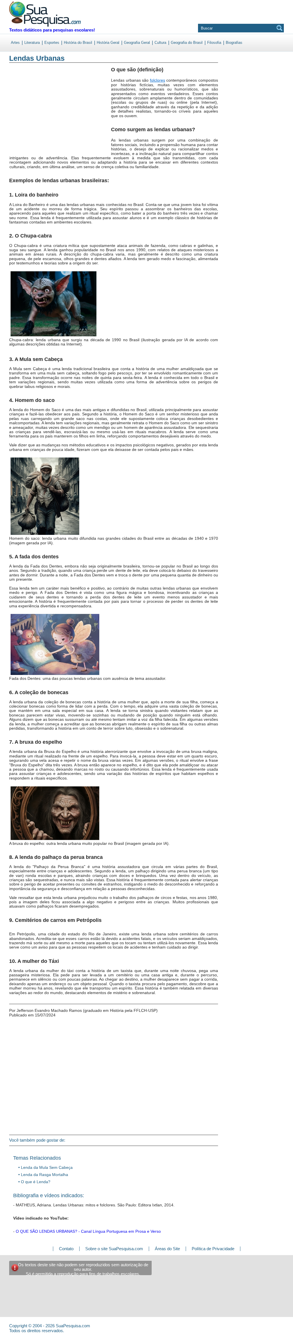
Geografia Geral (137, 42)
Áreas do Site (167, 1248)
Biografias (234, 42)
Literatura (32, 42)
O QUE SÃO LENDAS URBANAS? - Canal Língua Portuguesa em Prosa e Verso (88, 1231)
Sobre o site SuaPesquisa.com (114, 1248)
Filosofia (214, 42)
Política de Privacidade (213, 1248)
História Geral (108, 42)
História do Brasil (78, 42)
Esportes (51, 42)
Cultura (160, 42)
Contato (66, 1248)
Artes (15, 42)
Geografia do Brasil (187, 42)
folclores (157, 80)
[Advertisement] (32, 114)
